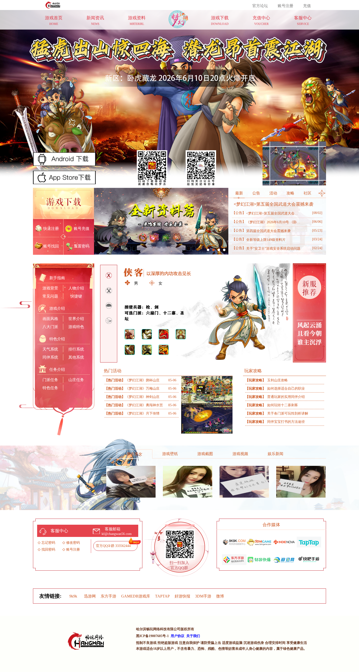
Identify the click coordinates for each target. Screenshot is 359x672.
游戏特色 (76, 327)
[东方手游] (234, 559)
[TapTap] (309, 541)
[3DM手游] (259, 541)
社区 (307, 193)
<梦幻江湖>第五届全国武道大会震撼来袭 (273, 204)
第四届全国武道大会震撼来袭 (261, 231)
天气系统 (50, 349)
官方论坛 (260, 6)
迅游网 (90, 596)
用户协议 (177, 636)
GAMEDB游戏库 (135, 596)
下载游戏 (63, 203)
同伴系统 (50, 357)
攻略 (290, 193)
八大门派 (50, 327)
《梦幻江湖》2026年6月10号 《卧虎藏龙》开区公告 (266, 222)
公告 (256, 193)
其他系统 (76, 357)
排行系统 (76, 349)
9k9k (73, 596)
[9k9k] (234, 541)
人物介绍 (76, 288)
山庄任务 (76, 380)
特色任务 (50, 388)
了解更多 (139, 356)
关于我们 (193, 636)
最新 (239, 193)
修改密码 (73, 542)
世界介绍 (76, 319)
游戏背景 (50, 288)
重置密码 (81, 246)
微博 (220, 596)
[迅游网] (284, 559)
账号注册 (285, 6)
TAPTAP (162, 596)
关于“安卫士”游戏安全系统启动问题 (266, 248)
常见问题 (50, 296)
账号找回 (51, 246)
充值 (307, 6)
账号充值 (81, 228)
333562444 (123, 546)
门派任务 (50, 380)
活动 (273, 193)
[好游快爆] (259, 559)
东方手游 (108, 596)
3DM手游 (203, 596)
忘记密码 (48, 542)
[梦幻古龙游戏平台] (53, 4)
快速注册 (51, 228)
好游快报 (182, 596)
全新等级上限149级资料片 (258, 239)
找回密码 (48, 549)
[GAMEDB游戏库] (284, 541)
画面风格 (50, 319)
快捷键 (76, 296)
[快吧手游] (309, 559)
